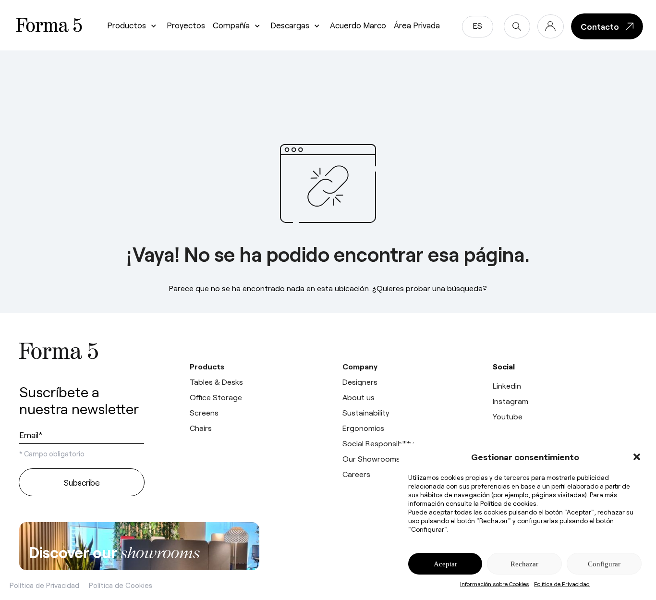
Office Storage (216, 397)
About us (358, 397)
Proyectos (186, 25)
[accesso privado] (550, 26)
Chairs (201, 427)
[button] (637, 457)
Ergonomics (363, 427)
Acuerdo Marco (358, 25)
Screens (204, 412)
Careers (356, 473)
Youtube (507, 416)
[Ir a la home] (81, 351)
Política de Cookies (120, 585)
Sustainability (365, 412)
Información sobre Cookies (494, 583)
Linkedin (507, 385)
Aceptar (445, 564)
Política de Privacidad (562, 583)
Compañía (231, 25)
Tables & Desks (216, 381)
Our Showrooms (371, 458)
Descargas (289, 25)
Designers (359, 381)
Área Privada (417, 25)
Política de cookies (508, 503)
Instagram (510, 400)
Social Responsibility (378, 443)
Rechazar (524, 564)
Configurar (604, 564)
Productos (126, 25)
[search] (517, 26)
